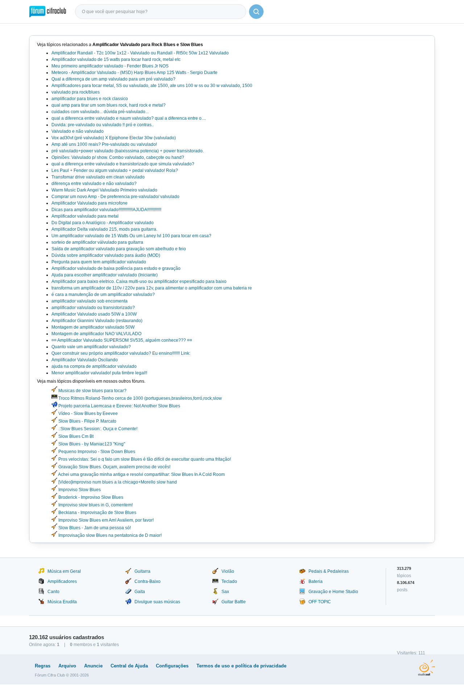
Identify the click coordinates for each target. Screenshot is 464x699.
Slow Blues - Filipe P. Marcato (86, 421)
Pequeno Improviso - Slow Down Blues (96, 451)
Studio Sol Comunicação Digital (426, 668)
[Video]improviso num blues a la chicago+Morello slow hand (117, 482)
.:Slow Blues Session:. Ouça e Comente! (97, 428)
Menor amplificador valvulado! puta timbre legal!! (99, 372)
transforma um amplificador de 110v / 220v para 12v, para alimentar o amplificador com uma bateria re (151, 288)
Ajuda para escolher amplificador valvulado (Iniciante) (104, 274)
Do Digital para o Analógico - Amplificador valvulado (102, 222)
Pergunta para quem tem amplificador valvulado (98, 261)
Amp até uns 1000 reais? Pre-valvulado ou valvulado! (104, 144)
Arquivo (67, 666)
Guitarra (142, 571)
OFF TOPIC (319, 601)
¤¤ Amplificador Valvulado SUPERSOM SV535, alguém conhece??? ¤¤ (121, 340)
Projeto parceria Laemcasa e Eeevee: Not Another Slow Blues (118, 405)
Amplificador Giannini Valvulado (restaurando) (96, 320)
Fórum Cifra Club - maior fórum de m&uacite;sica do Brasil (47, 11)
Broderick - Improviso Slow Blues (90, 497)
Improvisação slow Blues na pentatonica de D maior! (109, 535)
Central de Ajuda (129, 666)
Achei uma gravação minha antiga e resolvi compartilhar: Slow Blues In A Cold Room (141, 474)
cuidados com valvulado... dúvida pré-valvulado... (100, 111)
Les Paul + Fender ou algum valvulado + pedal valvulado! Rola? (114, 170)
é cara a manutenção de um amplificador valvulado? (103, 294)
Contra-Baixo (147, 581)
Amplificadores (62, 581)
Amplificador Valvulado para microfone (89, 203)
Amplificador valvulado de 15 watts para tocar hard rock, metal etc (116, 59)
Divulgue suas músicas (157, 601)
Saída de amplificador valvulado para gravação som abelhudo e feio (118, 248)
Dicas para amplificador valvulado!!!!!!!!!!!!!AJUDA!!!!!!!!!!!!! (106, 209)
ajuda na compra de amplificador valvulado (94, 366)
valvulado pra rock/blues (75, 92)
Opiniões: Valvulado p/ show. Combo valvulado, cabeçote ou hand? (117, 157)
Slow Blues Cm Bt (75, 436)
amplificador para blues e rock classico (89, 98)
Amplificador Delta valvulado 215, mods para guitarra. (104, 229)
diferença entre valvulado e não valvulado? (94, 183)
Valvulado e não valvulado (77, 131)
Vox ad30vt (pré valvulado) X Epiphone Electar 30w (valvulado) (113, 137)
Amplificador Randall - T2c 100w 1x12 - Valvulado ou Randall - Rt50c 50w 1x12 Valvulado (140, 52)
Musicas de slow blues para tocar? (92, 390)
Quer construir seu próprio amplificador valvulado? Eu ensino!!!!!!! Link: (120, 353)
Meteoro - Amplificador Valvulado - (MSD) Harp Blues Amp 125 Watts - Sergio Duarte (134, 72)
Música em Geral (64, 571)
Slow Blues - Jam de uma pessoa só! (94, 527)
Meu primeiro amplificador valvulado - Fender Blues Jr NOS (110, 66)
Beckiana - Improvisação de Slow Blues (96, 512)
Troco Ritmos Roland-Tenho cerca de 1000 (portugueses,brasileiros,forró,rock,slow (139, 398)
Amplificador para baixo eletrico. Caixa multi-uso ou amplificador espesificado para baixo (139, 281)
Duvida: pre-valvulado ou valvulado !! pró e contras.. (102, 124)
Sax (225, 591)
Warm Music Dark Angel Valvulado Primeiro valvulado (104, 190)
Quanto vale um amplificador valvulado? (91, 346)
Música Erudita (62, 601)
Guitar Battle (233, 601)
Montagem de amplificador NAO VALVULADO (96, 333)
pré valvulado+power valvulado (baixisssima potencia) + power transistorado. (127, 150)
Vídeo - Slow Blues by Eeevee (87, 413)
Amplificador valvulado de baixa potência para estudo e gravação (116, 268)
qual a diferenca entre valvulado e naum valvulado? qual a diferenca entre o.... (128, 118)
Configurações (172, 666)
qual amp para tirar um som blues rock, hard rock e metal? (108, 105)
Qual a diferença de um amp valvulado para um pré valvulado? (113, 79)
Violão (227, 571)
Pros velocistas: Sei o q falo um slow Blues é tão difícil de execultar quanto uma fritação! (144, 459)
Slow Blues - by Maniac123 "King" (91, 444)
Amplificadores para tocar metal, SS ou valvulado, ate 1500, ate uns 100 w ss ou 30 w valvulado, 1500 (151, 85)
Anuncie (93, 666)
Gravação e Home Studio (333, 591)
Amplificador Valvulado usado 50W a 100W (94, 314)
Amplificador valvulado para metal (85, 216)
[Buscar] (256, 11)
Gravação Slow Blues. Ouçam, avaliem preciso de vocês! (113, 466)
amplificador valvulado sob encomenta (89, 301)
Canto (53, 591)
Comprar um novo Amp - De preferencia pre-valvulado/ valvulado (115, 196)
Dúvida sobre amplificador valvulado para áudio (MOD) (105, 255)
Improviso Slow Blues (79, 489)
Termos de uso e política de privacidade (241, 666)
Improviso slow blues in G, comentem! (95, 504)
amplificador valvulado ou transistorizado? (93, 307)
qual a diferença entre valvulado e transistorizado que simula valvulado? (122, 163)
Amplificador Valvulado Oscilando (84, 359)
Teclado (229, 581)
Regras (42, 666)
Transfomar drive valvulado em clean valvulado (98, 177)
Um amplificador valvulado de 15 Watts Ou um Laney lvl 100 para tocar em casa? (131, 235)
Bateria (315, 581)
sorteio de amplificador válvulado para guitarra (97, 242)
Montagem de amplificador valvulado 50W (92, 327)
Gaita (139, 591)
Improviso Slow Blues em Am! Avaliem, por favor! (105, 520)
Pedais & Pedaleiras (328, 571)
